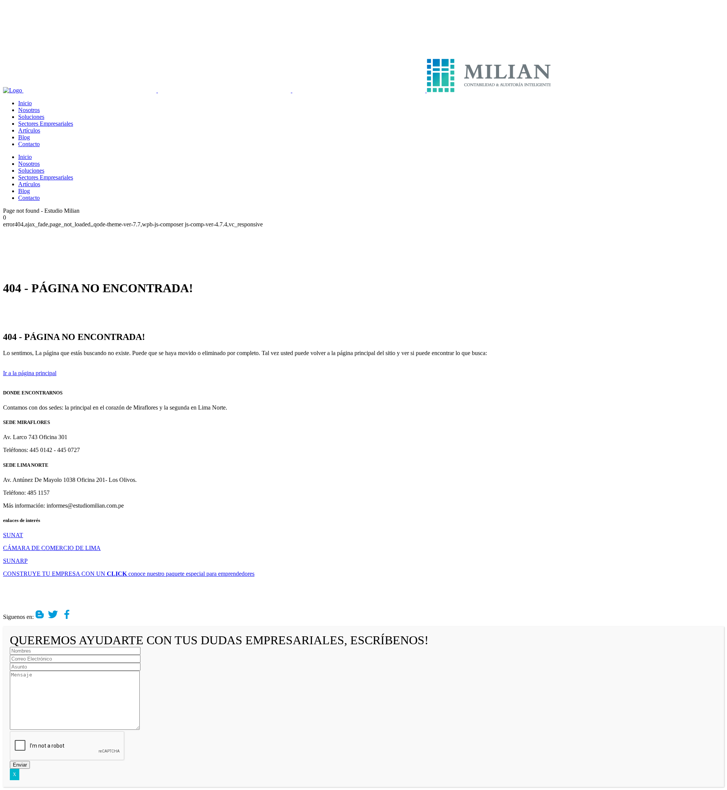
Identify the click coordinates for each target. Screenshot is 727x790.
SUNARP (15, 561)
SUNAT (13, 535)
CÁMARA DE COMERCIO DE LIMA (52, 548)
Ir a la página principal (29, 373)
